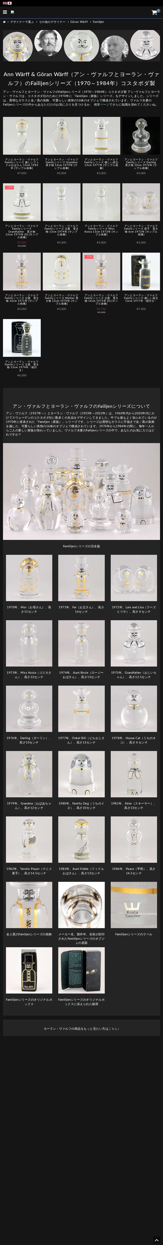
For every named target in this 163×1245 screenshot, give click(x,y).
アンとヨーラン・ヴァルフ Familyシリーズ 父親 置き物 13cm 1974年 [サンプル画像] (62, 230)
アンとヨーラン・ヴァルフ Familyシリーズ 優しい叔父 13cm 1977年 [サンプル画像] (101, 164)
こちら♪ (113, 1028)
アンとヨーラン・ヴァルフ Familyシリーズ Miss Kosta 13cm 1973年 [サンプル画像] (101, 230)
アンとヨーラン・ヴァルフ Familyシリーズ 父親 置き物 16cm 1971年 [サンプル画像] (22, 299)
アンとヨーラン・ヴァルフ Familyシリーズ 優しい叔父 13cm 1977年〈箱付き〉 (141, 298)
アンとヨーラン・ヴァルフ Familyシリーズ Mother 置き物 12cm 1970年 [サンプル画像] (62, 299)
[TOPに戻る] (156, 1241)
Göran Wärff (79, 22)
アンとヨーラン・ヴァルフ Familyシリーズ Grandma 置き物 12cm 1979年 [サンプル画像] (62, 164)
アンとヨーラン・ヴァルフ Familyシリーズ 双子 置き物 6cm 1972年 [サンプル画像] (141, 230)
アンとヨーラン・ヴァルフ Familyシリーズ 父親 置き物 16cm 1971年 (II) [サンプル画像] (101, 299)
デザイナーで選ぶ (22, 22)
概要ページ (102, 104)
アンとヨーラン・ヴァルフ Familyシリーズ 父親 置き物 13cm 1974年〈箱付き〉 (22, 366)
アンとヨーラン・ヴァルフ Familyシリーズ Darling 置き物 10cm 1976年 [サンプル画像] (141, 164)
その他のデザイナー (52, 22)
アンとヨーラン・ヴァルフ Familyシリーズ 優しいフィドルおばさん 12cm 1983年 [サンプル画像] (22, 164)
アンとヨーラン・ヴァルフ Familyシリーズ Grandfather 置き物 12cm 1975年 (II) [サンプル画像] (22, 232)
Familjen (98, 22)
